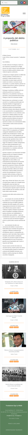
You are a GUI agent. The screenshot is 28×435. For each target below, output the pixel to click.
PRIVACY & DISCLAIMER (14, 423)
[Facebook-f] (21, 2)
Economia (11, 293)
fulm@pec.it (18, 415)
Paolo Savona (14, 44)
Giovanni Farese (14, 388)
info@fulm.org (10, 415)
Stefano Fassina (14, 354)
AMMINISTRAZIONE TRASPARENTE (14, 430)
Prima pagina (16, 293)
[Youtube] (24, 2)
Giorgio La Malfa (14, 285)
